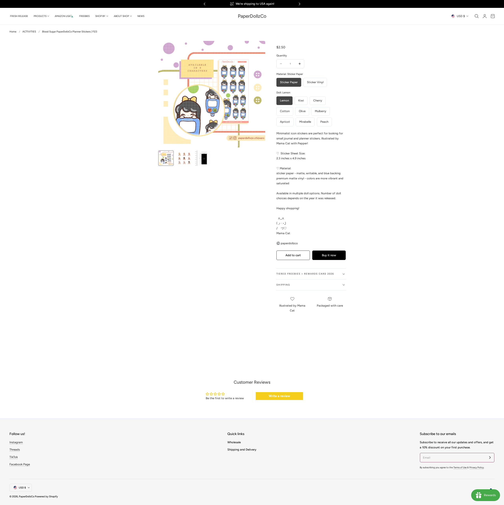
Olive (302, 111)
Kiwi (301, 100)
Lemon (284, 100)
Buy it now (329, 255)
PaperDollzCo (26, 496)
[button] (476, 16)
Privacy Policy (476, 467)
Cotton (285, 111)
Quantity (281, 55)
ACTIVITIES (29, 31)
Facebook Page (19, 464)
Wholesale (234, 442)
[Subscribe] (490, 457)
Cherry (317, 100)
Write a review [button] (279, 396)
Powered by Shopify (46, 496)
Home (12, 31)
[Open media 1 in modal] (258, 48)
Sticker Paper (289, 82)
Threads (14, 449)
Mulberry (320, 111)
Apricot (285, 121)
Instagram (16, 442)
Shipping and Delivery (241, 449)
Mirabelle (305, 121)
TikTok (13, 457)
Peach (324, 121)
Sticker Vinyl (315, 82)
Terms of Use (460, 467)
